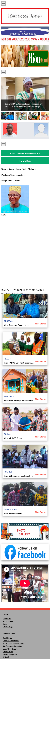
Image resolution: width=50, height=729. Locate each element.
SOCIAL (7, 434)
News (5, 624)
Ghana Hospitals (10, 654)
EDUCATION (9, 396)
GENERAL (8, 321)
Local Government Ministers (25, 153)
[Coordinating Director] (40, 129)
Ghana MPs (8, 652)
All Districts (8, 621)
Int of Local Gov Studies (13, 643)
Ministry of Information (12, 646)
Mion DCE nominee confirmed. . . (18, 476)
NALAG (6, 657)
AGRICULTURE (10, 510)
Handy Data (25, 161)
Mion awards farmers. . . (14, 514)
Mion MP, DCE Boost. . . (14, 438)
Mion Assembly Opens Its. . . (16, 325)
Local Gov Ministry (11, 641)
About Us (7, 619)
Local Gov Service (10, 649)
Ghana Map (7, 627)
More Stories (40, 324)
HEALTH (7, 359)
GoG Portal (7, 638)
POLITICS (8, 472)
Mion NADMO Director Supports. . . (19, 363)
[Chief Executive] (9, 129)
